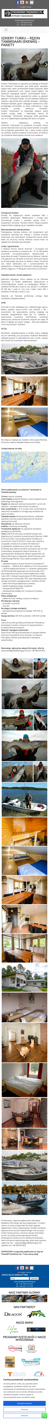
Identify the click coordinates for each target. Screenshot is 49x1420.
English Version (25, 7)
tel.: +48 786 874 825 (24, 23)
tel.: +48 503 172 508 (24, 25)
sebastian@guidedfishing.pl (24, 20)
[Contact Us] (32, 2)
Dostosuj (24, 1409)
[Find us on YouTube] (22, 2)
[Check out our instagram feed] (27, 2)
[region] (24, 1398)
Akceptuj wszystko (24, 1403)
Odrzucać (24, 1415)
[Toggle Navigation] (6, 29)
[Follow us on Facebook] (17, 2)
